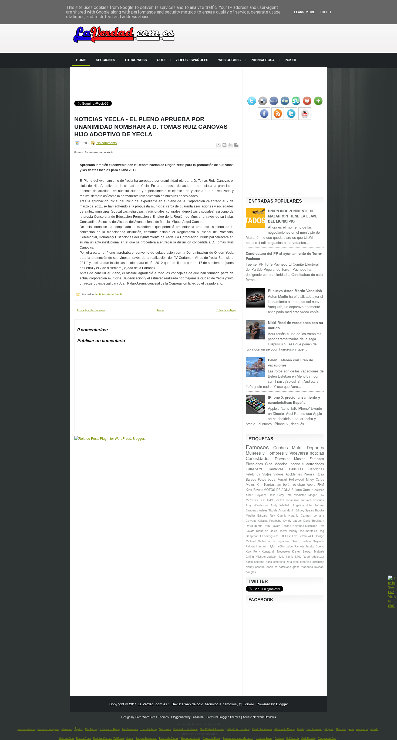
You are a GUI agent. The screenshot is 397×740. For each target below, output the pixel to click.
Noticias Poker (264, 738)
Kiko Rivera (254, 489)
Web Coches (229, 59)
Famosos (257, 447)
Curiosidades (258, 458)
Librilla (300, 729)
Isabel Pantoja (295, 546)
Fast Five (291, 536)
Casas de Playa (211, 738)
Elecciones (254, 463)
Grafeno (279, 738)
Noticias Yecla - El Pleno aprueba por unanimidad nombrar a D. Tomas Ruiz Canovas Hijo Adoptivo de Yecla (151, 127)
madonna (307, 567)
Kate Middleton (296, 495)
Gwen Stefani (301, 541)
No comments (106, 143)
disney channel (255, 567)
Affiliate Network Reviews (259, 717)
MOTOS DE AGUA (277, 489)
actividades (315, 463)
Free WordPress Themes (152, 717)
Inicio (160, 310)
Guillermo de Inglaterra (274, 541)
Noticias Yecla (104, 294)
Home (81, 59)
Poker (290, 59)
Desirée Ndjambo (292, 526)
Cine (268, 463)
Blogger (282, 703)
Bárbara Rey (266, 515)
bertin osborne (255, 562)
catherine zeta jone (285, 562)
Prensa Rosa (263, 59)
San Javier (165, 729)
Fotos (262, 479)
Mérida (374, 729)
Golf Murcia (292, 738)
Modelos (281, 463)
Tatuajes (306, 500)
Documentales (308, 531)
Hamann (261, 546)
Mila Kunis (286, 556)
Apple (311, 484)
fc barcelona (283, 567)
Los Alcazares (130, 729)
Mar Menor (91, 729)
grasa (296, 567)
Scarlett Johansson (287, 500)
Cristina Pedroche (269, 520)
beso (269, 562)
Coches (280, 447)
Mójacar (329, 729)
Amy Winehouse (257, 505)
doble (270, 567)
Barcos (251, 479)
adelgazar (318, 556)
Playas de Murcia (190, 738)
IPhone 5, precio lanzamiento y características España (294, 400)
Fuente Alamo (314, 729)
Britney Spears (304, 510)
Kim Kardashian (269, 484)
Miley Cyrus (315, 479)
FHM (320, 484)
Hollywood (296, 479)
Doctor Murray (288, 531)
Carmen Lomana (312, 515)
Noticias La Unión (110, 729)
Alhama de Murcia (284, 729)
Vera (351, 729)
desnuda (318, 500)
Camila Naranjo (288, 515)
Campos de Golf (327, 738)
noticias (317, 453)
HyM (272, 546)
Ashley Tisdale (268, 510)
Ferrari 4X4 (306, 536)
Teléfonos (118, 738)
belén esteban (294, 484)
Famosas (316, 458)
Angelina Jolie (302, 505)
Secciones (105, 59)
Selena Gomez (302, 489)
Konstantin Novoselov (276, 551)
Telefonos (253, 474)
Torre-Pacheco (148, 729)
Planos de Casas (168, 738)
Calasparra (254, 468)
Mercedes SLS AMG (259, 500)
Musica (299, 458)
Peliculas (296, 468)
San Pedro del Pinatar (185, 729)
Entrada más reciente (91, 310)
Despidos (311, 526)
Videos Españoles (192, 59)
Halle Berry (276, 495)
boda (271, 479)
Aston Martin (286, 510)
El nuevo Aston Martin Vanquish (295, 290)
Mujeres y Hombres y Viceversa (277, 453)
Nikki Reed (302, 556)
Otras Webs (136, 59)
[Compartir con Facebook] (236, 144)
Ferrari (282, 479)
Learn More (304, 12)
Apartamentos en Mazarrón (238, 738)
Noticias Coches (102, 738)
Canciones (316, 469)
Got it (326, 12)
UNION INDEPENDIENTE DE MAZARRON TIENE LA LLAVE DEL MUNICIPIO (293, 216)
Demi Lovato (272, 526)
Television (282, 458)
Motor (297, 447)
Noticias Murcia (26, 729)
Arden (249, 495)
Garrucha (341, 729)
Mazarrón (67, 729)
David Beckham (313, 520)
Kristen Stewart (302, 551)
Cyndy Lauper (292, 520)
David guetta (254, 526)
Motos (250, 484)
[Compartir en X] (230, 144)
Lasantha (197, 717)
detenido (305, 562)
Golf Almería (308, 738)
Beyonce (261, 495)
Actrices (319, 490)
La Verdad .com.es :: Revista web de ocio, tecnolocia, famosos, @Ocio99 (196, 703)
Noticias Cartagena (48, 729)
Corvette (251, 520)
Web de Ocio (66, 738)
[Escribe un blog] (224, 144)
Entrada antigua (226, 310)
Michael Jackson (267, 556)
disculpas (318, 562)
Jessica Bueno (314, 546)
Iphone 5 (297, 463)
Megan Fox (316, 495)
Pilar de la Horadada (238, 729)
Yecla (118, 294)
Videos (278, 474)
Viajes (266, 474)
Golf (161, 59)
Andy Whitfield (280, 505)
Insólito (280, 546)
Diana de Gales (266, 531)
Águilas (79, 729)
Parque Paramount (146, 738)
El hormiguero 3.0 (272, 536)
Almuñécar (362, 729)
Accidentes (294, 474)
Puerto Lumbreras (262, 729)
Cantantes (276, 468)
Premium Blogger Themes (223, 717)
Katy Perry (253, 551)
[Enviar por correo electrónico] (218, 144)
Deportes (315, 447)
